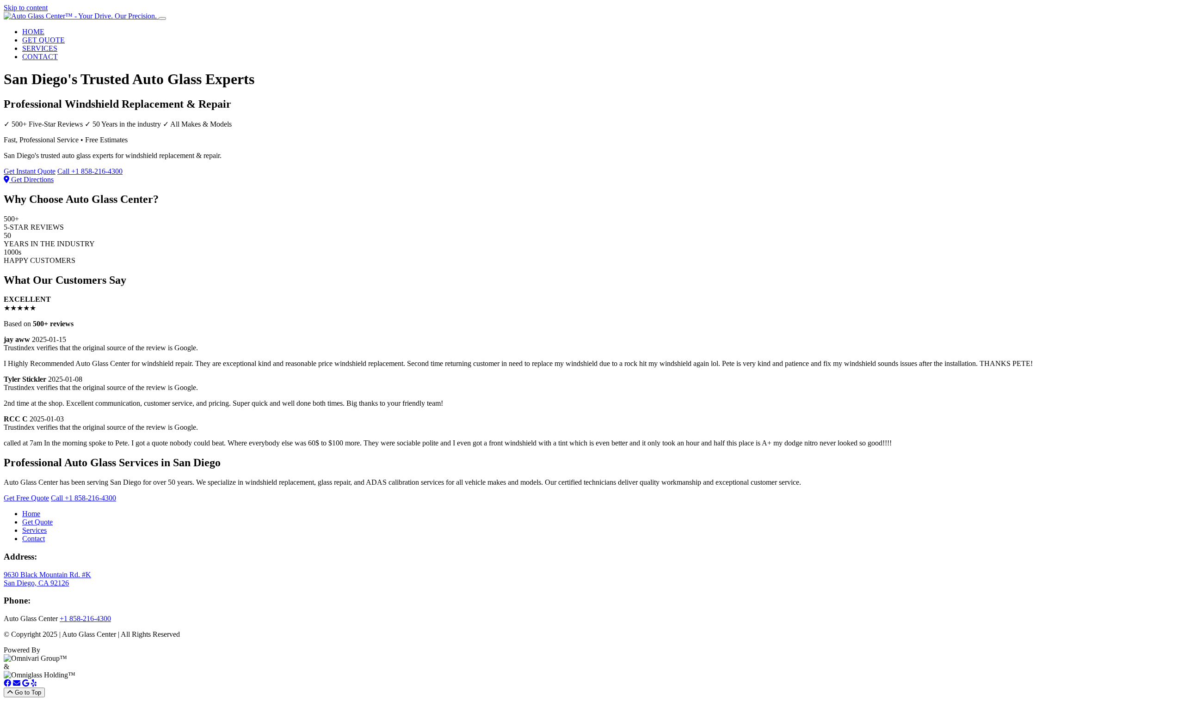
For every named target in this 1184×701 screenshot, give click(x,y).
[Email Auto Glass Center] (16, 683)
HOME (33, 32)
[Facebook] (7, 683)
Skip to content (26, 8)
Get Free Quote (26, 498)
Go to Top (27, 692)
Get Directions (31, 179)
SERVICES (39, 48)
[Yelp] (34, 683)
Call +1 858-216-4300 (90, 171)
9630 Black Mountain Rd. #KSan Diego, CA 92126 (47, 579)
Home (31, 514)
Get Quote (37, 522)
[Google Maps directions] (25, 683)
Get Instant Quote (30, 171)
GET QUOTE (43, 40)
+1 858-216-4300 (85, 618)
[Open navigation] (162, 18)
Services (34, 530)
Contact (33, 539)
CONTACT (40, 57)
